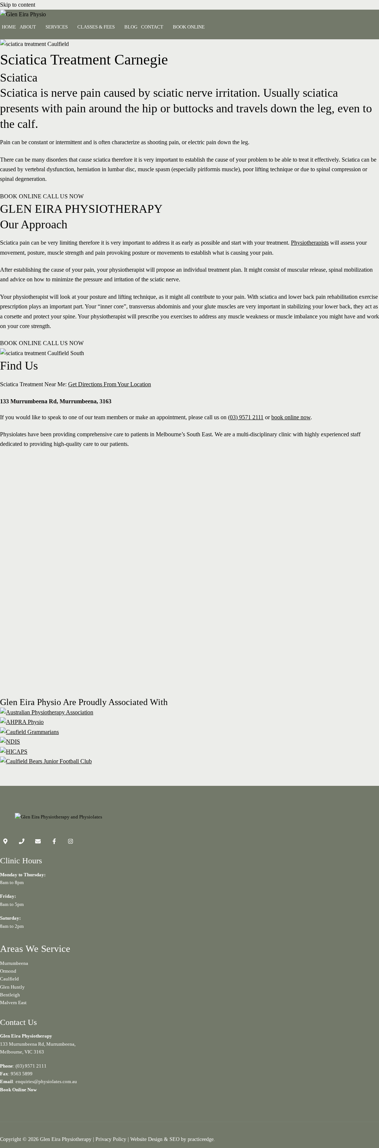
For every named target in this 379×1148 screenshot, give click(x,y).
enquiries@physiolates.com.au (46, 1081)
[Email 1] (38, 842)
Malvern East (13, 1002)
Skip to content (17, 4)
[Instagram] (70, 842)
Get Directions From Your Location (109, 384)
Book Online (189, 27)
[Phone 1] (21, 842)
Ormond (8, 971)
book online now (291, 417)
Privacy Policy (110, 1139)
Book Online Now (18, 1089)
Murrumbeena (14, 963)
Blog (130, 27)
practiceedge (201, 1139)
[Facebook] (54, 842)
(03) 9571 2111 (246, 417)
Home (9, 27)
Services (57, 27)
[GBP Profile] (5, 842)
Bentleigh (10, 995)
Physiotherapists (310, 242)
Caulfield (9, 979)
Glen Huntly (12, 987)
